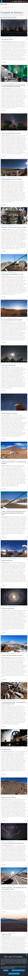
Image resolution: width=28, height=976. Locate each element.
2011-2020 (8, 17)
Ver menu (4, 4)
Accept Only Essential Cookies (18, 970)
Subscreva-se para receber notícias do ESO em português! (12, 14)
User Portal (20, 1)
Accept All (6, 970)
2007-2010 (14, 17)
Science (15, 1)
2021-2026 (3, 17)
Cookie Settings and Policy (14, 973)
